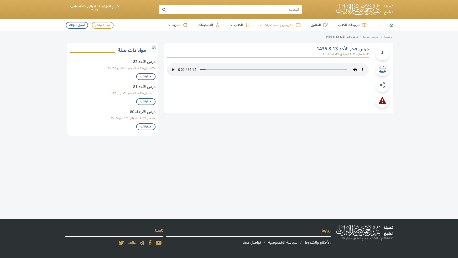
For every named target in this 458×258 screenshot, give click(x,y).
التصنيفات (205, 24)
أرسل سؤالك (77, 25)
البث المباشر (102, 25)
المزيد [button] (174, 24)
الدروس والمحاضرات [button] (275, 24)
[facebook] (150, 243)
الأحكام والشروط (318, 242)
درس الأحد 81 (144, 87)
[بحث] (164, 9)
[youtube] (158, 243)
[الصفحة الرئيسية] (364, 10)
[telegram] (142, 242)
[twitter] (121, 243)
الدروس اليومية (371, 37)
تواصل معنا (252, 242)
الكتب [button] (236, 24)
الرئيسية (388, 37)
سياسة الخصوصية (282, 242)
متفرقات (146, 76)
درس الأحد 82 (144, 62)
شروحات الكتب (349, 24)
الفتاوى (316, 24)
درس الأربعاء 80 (143, 112)
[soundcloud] (132, 243)
